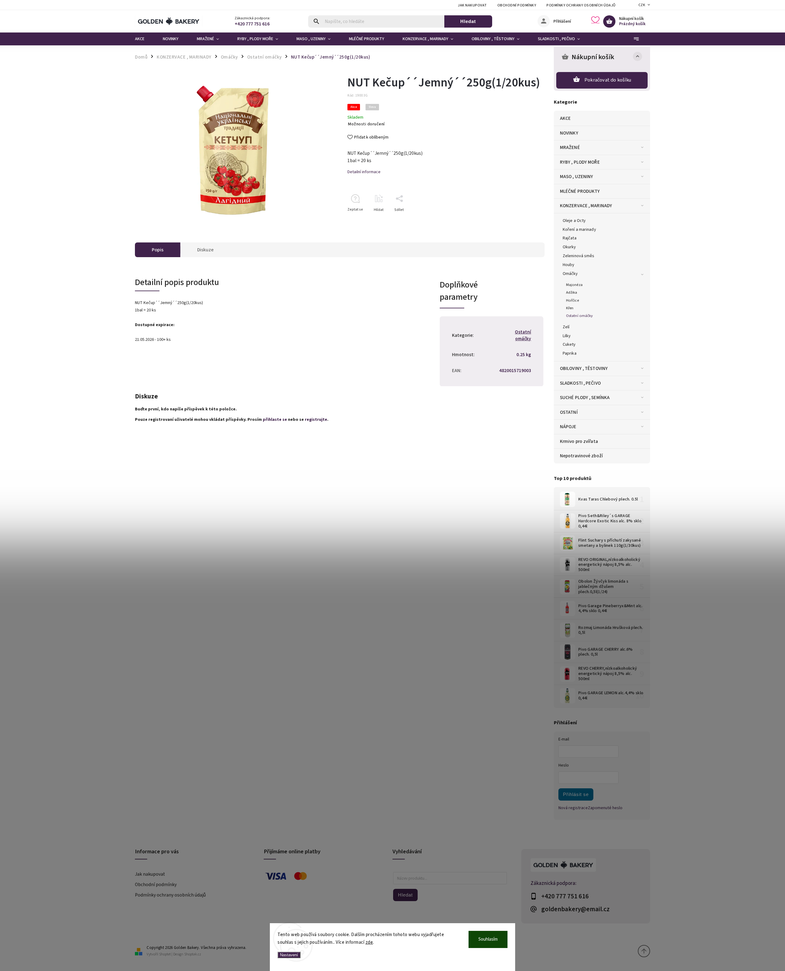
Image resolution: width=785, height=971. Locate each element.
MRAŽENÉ (570, 147)
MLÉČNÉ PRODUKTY (580, 191)
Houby (569, 265)
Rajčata (569, 238)
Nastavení (289, 955)
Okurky (569, 247)
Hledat (468, 21)
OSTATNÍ (569, 412)
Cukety (569, 344)
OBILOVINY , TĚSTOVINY (584, 368)
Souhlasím (488, 939)
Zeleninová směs (579, 256)
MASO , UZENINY (576, 176)
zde (369, 942)
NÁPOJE (568, 426)
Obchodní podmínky (516, 5)
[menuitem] (144, 38)
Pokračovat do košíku (607, 80)
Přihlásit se (576, 794)
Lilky (567, 336)
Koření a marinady (579, 230)
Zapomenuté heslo (605, 808)
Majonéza (574, 284)
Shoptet (165, 954)
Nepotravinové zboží (581, 455)
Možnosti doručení (366, 124)
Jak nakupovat (472, 5)
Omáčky (570, 274)
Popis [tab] (157, 249)
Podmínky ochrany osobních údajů (581, 5)
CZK (641, 5)
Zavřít (525, 220)
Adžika (571, 292)
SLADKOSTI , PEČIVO (580, 383)
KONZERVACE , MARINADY (586, 205)
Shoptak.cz (192, 954)
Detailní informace (364, 172)
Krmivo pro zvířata (579, 441)
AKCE (565, 118)
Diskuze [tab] (205, 249)
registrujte (316, 420)
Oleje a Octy (574, 221)
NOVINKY (569, 133)
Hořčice (572, 300)
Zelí (566, 327)
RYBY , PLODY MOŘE (580, 162)
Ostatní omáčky (579, 315)
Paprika (569, 353)
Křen (569, 308)
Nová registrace (573, 808)
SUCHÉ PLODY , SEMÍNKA (585, 397)
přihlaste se (275, 420)
